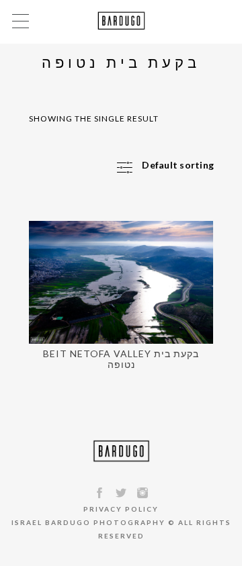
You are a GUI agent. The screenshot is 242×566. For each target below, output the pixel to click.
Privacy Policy (121, 509)
